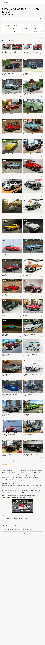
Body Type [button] (15, 28)
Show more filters (22, 34)
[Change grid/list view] (39, 38)
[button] (33, 461)
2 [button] (15, 461)
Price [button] (24, 25)
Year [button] (4, 31)
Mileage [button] (14, 31)
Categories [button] (26, 28)
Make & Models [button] (6, 25)
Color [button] (25, 31)
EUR (35, 38)
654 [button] (30, 461)
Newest (29, 38)
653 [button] (27, 461)
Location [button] (15, 25)
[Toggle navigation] (41, 2)
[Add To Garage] (10, 53)
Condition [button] (5, 28)
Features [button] (35, 31)
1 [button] (13, 461)
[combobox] (22, 18)
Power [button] (35, 25)
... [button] (24, 461)
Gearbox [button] (35, 28)
